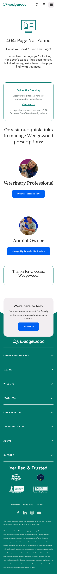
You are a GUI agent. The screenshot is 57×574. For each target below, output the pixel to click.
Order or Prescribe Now (28, 193)
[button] (28, 354)
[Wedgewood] (15, 4)
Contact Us (28, 326)
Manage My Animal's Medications (28, 251)
